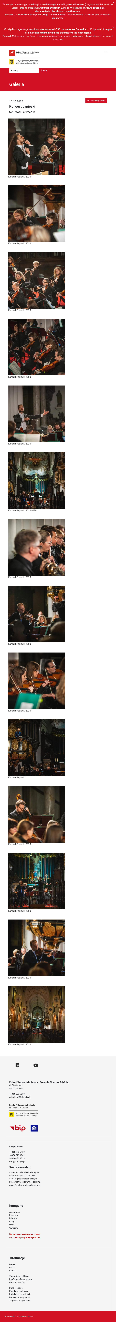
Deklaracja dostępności (19, 1297)
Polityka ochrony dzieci (19, 1294)
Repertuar (13, 1215)
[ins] (26, 1065)
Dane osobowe (16, 1288)
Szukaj (44, 70)
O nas (11, 1225)
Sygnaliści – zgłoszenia (19, 1300)
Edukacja (13, 1218)
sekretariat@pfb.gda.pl (19, 1097)
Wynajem (13, 1228)
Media (12, 1264)
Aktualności (14, 1212)
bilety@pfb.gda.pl (17, 1161)
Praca (12, 1267)
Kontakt (12, 1271)
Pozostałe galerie (96, 100)
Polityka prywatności (18, 1291)
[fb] (17, 1065)
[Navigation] (105, 52)
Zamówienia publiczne (19, 1276)
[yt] (36, 1065)
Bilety (11, 1221)
